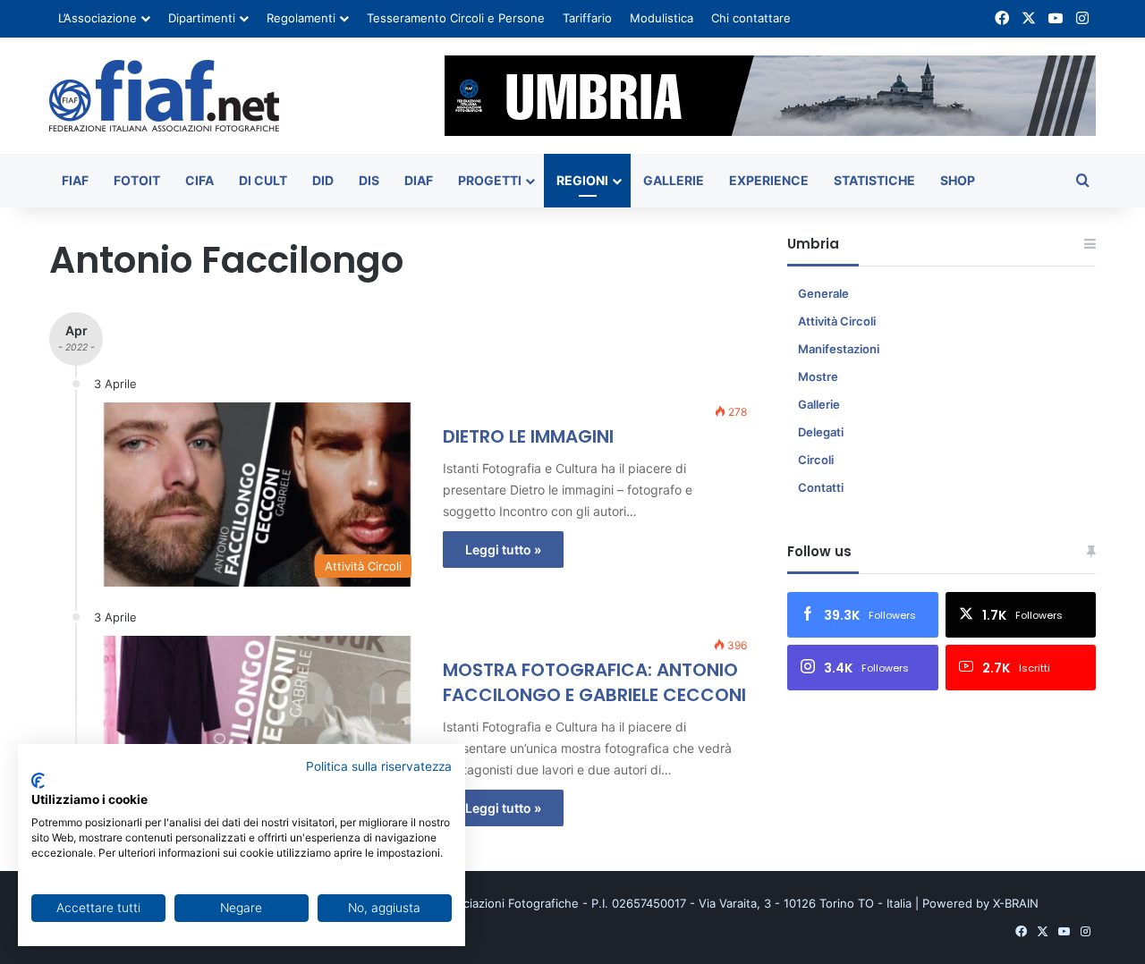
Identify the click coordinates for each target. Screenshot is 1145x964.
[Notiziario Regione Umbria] (164, 95)
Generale (823, 293)
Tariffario (587, 18)
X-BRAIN (1016, 903)
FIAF (75, 180)
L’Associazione (97, 18)
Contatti (821, 487)
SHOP (957, 180)
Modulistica (661, 18)
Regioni (582, 180)
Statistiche (874, 180)
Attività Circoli (837, 321)
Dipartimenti (201, 18)
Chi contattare (751, 18)
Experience (769, 180)
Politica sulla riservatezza (379, 766)
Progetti (490, 180)
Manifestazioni (838, 349)
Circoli (816, 459)
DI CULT (263, 180)
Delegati (821, 432)
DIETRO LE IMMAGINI (528, 436)
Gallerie (673, 180)
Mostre (818, 376)
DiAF (418, 180)
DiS (369, 180)
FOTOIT (137, 180)
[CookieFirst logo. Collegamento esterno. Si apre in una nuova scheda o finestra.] (38, 781)
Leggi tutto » (503, 549)
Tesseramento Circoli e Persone (456, 18)
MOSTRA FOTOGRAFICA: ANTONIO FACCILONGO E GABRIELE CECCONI (594, 682)
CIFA (199, 180)
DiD (323, 180)
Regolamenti (301, 18)
